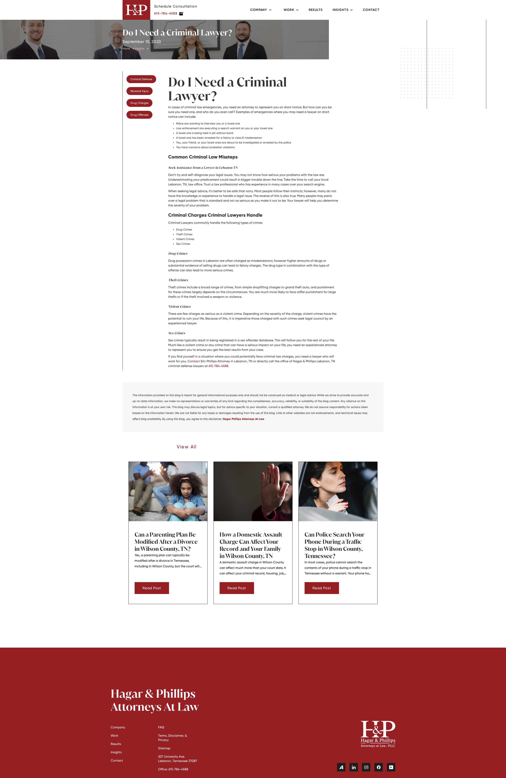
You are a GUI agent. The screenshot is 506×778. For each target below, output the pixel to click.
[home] (136, 10)
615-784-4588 (165, 13)
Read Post (152, 588)
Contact (371, 10)
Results (316, 10)
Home (126, 48)
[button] (261, 10)
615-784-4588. (219, 366)
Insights (139, 48)
